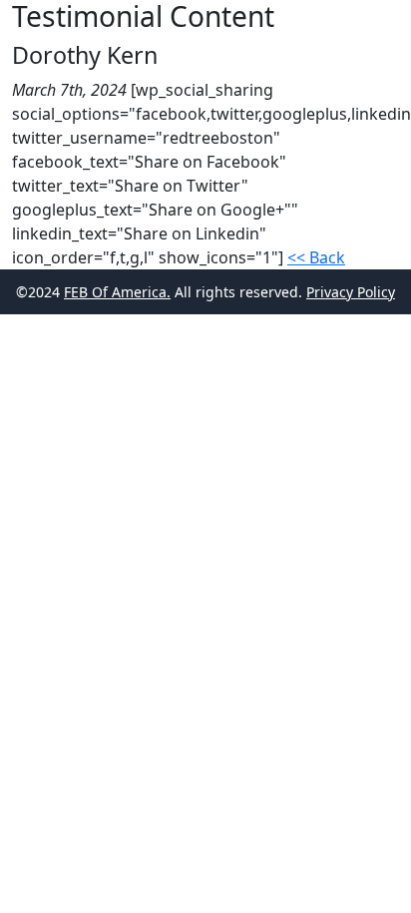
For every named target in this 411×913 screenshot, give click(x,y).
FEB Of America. (117, 291)
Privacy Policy (350, 291)
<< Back (316, 257)
